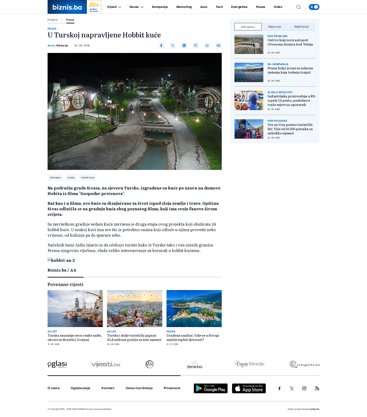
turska (71, 177)
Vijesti (112, 7)
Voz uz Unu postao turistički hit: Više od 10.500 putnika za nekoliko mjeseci (290, 128)
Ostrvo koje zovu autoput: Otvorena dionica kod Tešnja (290, 42)
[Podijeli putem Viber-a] (195, 45)
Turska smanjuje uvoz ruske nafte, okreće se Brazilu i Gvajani (75, 337)
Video (278, 7)
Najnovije (274, 26)
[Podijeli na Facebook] (161, 45)
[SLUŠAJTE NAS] (149, 364)
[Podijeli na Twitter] (172, 45)
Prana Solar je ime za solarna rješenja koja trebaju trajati (290, 70)
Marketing (184, 7)
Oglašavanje (80, 388)
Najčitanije (301, 26)
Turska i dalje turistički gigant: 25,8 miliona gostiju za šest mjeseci (134, 337)
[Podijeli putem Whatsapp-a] (207, 45)
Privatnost (172, 388)
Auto (203, 7)
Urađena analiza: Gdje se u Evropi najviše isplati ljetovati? (193, 337)
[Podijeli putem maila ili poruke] (218, 45)
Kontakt (108, 388)
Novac (134, 7)
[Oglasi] (57, 364)
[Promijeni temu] (314, 7)
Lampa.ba (314, 409)
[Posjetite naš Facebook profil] (279, 388)
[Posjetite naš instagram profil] (304, 388)
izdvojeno (55, 177)
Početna (52, 20)
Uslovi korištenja (139, 388)
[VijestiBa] (105, 364)
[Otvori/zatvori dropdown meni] (119, 7)
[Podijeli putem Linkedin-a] (184, 45)
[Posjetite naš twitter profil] (292, 388)
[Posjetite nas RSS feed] (317, 388)
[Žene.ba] (194, 364)
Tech (219, 7)
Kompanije (160, 7)
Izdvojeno (248, 26)
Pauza (260, 7)
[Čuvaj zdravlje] (249, 364)
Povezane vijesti (65, 284)
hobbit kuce (87, 177)
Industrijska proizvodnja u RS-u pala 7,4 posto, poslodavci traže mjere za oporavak (292, 100)
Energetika (239, 7)
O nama (54, 388)
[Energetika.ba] (304, 364)
